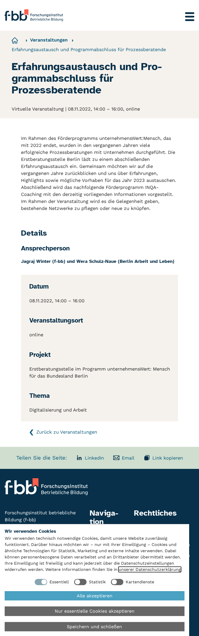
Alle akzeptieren (94, 595)
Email (128, 458)
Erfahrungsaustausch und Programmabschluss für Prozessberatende (89, 49)
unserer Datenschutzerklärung (150, 569)
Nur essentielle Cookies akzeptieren (94, 611)
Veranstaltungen (49, 40)
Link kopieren (167, 458)
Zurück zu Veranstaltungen (66, 432)
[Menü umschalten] (189, 16)
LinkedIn (94, 458)
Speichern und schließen (94, 626)
